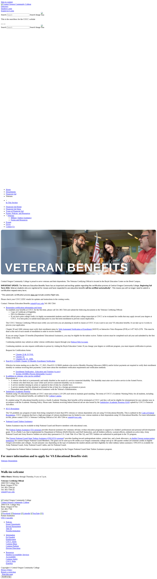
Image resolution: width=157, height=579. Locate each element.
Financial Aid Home (14, 207)
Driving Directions (13, 548)
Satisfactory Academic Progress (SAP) (115, 402)
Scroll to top (6, 577)
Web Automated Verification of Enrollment (75, 329)
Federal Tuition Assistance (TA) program (25, 430)
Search (3, 15)
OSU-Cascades (7, 518)
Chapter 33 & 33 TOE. (25, 354)
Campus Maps (11, 544)
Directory (4, 6)
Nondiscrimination (13, 531)
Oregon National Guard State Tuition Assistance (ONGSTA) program (36, 438)
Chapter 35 (20, 357)
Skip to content (7, 2)
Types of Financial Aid (15, 211)
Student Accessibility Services (17, 555)
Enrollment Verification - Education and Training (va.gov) (38, 372)
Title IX (9, 529)
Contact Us (10, 227)
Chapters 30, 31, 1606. (24, 359)
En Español (10, 537)
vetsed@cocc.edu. (75, 417)
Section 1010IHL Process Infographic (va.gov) (34, 374)
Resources (10, 552)
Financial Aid (11, 194)
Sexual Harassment (13, 526)
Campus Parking (12, 546)
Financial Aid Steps (13, 209)
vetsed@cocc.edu (37, 303)
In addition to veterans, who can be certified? (23, 376)
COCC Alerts (11, 542)
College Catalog (55, 396)
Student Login (6, 9)
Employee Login (7, 11)
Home (8, 190)
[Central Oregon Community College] (16, 4)
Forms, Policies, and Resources (18, 213)
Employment (11, 539)
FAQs (8, 224)
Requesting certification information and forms (24, 308)
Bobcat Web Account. (79, 342)
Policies (9, 522)
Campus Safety (12, 559)
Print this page (7, 574)
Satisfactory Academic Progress (18, 391)
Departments (11, 192)
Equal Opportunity (13, 524)
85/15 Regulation (12, 409)
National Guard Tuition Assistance (19, 421)
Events (8, 222)
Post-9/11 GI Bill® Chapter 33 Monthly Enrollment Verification (30, 361)
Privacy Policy (6, 570)
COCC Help (11, 561)
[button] (6, 216)
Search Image (35, 15)
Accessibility (11, 557)
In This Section (12, 203)
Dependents (12, 461)
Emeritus (9, 563)
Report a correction (8, 572)
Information (10, 535)
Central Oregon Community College (15, 502)
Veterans (10, 216)
